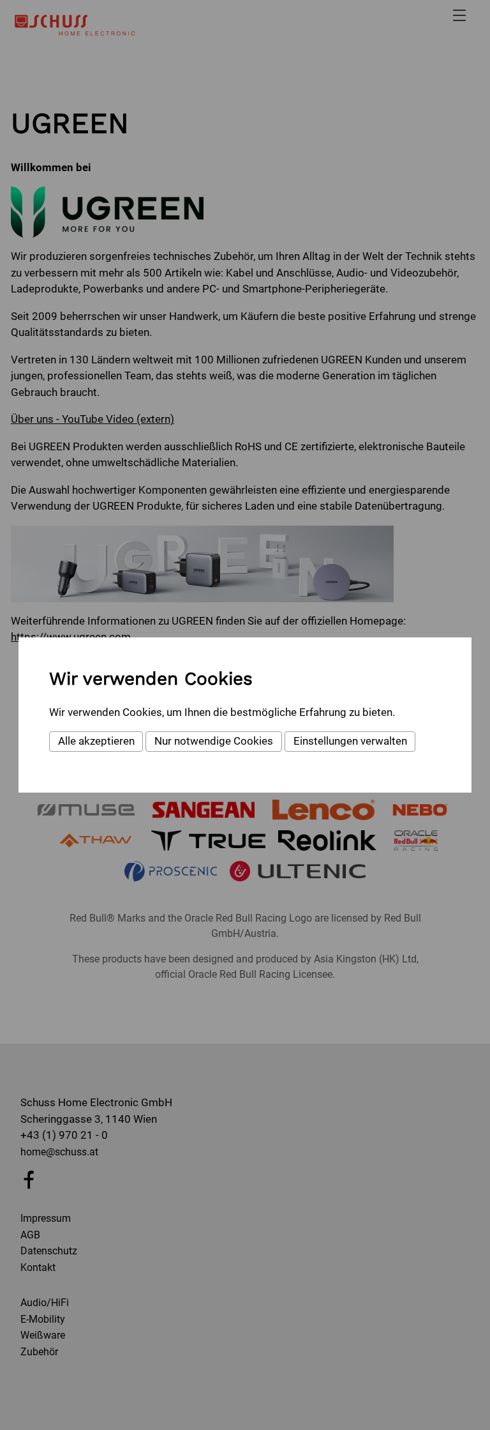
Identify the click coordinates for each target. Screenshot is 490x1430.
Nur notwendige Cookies (213, 740)
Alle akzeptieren (96, 740)
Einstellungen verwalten (350, 740)
